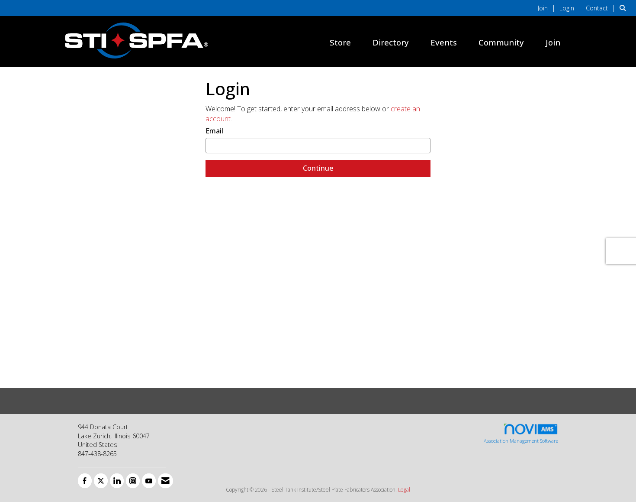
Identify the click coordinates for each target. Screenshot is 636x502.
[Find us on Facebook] (85, 480)
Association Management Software (521, 440)
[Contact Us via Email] (165, 480)
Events (443, 42)
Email (214, 131)
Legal (404, 489)
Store (340, 42)
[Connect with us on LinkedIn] (117, 480)
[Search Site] (625, 8)
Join (553, 42)
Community (501, 42)
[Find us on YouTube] (149, 480)
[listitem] (548, 8)
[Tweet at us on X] (101, 480)
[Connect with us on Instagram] (133, 480)
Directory (391, 42)
